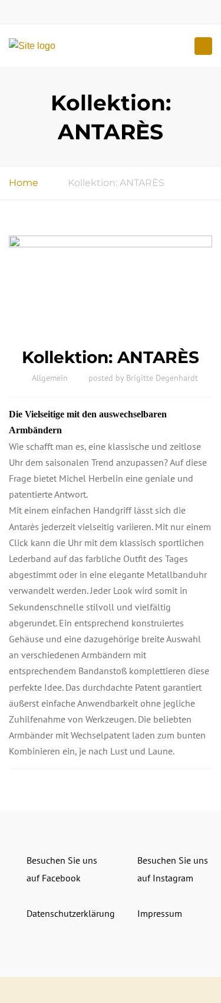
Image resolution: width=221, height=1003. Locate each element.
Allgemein (50, 378)
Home (23, 182)
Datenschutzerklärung (71, 913)
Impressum (159, 913)
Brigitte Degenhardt (162, 378)
